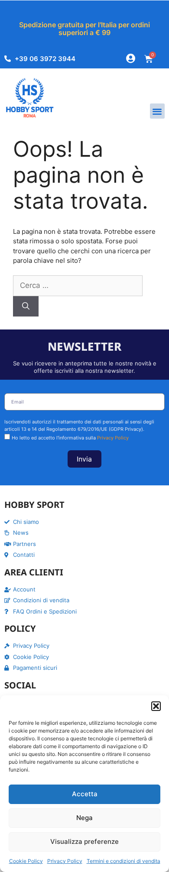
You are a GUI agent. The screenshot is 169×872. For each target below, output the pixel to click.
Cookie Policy (26, 861)
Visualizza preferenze (84, 841)
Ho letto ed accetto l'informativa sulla (70, 438)
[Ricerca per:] (78, 285)
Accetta (85, 794)
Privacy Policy (64, 861)
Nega (84, 818)
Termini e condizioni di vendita (123, 861)
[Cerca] (26, 306)
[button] (156, 706)
